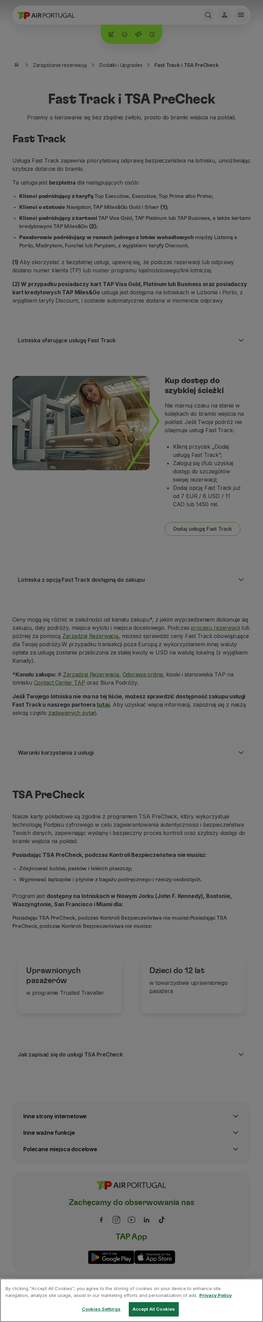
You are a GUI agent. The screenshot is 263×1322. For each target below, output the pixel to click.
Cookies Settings (101, 1309)
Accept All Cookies (154, 1309)
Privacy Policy (215, 1295)
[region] (131, 1300)
